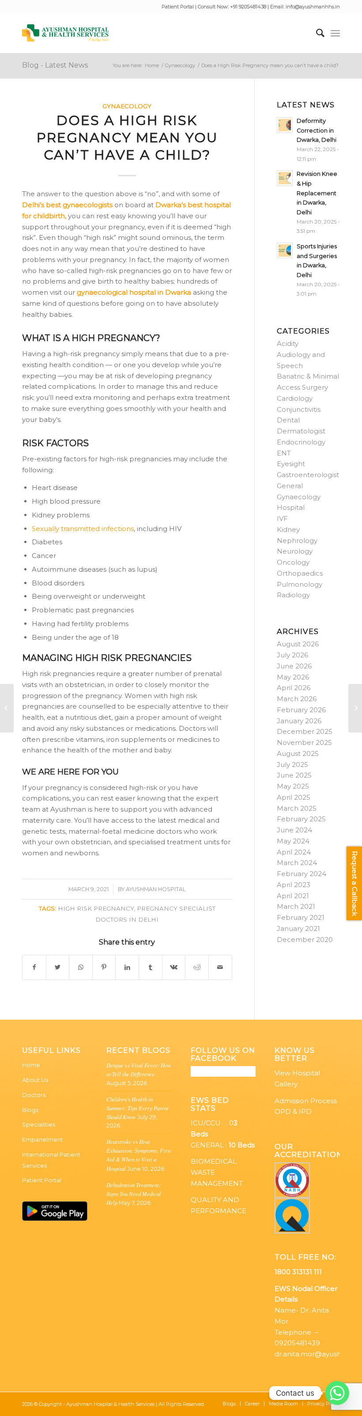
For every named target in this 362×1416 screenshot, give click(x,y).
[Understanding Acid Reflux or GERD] (355, 708)
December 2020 (305, 939)
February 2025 (301, 819)
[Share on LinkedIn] (127, 967)
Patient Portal (178, 7)
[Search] (315, 33)
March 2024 (297, 862)
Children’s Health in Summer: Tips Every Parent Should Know (137, 1107)
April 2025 (293, 797)
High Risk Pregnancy (96, 908)
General (290, 486)
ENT (284, 453)
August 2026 (298, 644)
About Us (35, 1079)
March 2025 (297, 808)
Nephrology (297, 540)
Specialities (38, 1124)
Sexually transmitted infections (83, 528)
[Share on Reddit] (196, 967)
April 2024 (294, 852)
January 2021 (298, 928)
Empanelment (42, 1139)
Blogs (30, 1109)
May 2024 (293, 841)
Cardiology (295, 398)
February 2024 (301, 873)
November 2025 (304, 742)
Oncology (293, 562)
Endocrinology (301, 442)
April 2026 (293, 687)
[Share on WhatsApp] (80, 967)
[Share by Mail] (220, 967)
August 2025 (298, 753)
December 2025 (304, 731)
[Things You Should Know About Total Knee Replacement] (7, 708)
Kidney (288, 529)
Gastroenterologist (308, 475)
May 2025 (293, 786)
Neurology (295, 551)
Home (31, 1064)
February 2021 (300, 917)
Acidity (287, 343)
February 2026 (301, 710)
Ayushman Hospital (156, 889)
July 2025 (292, 764)
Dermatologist (301, 431)
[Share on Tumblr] (150, 967)
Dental (288, 420)
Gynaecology (126, 106)
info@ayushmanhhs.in (313, 7)
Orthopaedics (300, 573)
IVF (282, 518)
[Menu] (335, 33)
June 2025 (294, 775)
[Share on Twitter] (57, 967)
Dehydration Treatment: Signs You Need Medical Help (133, 1193)
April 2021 (293, 896)
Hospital (291, 507)
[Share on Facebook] (34, 967)
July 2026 (292, 655)
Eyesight (291, 463)
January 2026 (299, 721)
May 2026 (293, 677)
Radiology (293, 595)
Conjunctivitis (299, 409)
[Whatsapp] (337, 1393)
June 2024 (294, 830)
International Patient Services (51, 1160)
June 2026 (294, 666)
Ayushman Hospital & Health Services (110, 1404)
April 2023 (293, 885)
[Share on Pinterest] (104, 967)
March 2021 (296, 906)
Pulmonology (299, 584)
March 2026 (297, 699)
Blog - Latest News (55, 65)
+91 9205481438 (248, 7)
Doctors (33, 1094)
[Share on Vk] (173, 967)
